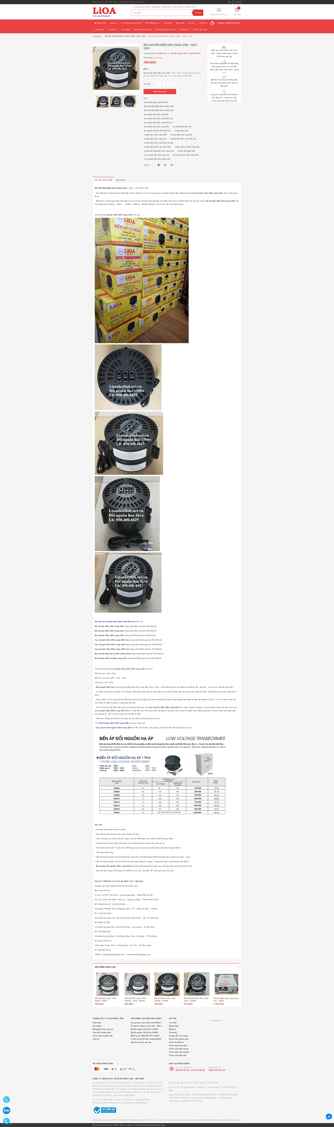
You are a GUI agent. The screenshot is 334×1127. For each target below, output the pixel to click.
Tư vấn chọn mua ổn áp (131, 23)
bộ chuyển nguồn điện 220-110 (156, 102)
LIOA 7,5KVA (173, 1120)
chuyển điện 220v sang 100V (155, 135)
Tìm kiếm (173, 1023)
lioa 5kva (203, 23)
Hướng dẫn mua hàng (178, 1036)
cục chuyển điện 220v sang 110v (186, 155)
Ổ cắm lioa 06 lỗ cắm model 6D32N (146, 1039)
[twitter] (230, 2)
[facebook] (235, 2)
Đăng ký (224, 14)
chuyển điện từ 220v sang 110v (187, 147)
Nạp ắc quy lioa (200, 30)
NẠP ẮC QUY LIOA (233, 1120)
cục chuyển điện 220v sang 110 (156, 155)
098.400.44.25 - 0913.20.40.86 (190, 1070)
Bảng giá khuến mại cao (103, 1029)
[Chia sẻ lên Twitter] (165, 165)
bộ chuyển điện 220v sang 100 (156, 114)
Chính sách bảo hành (178, 1045)
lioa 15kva (125, 30)
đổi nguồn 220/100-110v (166, 30)
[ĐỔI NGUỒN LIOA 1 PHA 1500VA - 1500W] (108, 984)
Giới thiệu (97, 1023)
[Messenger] (329, 1117)
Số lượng (147, 84)
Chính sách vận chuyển (179, 1052)
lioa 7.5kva (99, 30)
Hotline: (229, 23)
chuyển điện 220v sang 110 (181, 135)
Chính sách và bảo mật (102, 1036)
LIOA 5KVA (162, 1120)
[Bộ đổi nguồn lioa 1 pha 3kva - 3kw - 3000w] (167, 984)
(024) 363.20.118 (217, 1070)
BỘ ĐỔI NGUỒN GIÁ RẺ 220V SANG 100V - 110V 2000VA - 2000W (196, 1000)
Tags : (146, 98)
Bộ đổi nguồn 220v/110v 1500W (144, 1029)
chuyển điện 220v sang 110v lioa (183, 139)
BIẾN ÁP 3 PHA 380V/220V (121, 1120)
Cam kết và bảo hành (102, 1032)
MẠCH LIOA (139, 1120)
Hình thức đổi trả (176, 1042)
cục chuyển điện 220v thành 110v (157, 159)
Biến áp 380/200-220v (142, 30)
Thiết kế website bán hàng (145, 1125)
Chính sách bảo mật (177, 1055)
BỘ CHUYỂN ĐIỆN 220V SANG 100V (159, 106)
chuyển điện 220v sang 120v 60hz (157, 147)
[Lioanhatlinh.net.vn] (110, 11)
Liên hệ (96, 1039)
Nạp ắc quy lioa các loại (141, 1042)
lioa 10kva (112, 30)
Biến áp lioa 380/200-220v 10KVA (145, 1036)
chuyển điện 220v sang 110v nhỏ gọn (158, 143)
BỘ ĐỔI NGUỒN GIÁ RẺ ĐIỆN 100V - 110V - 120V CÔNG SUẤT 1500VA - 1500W (226, 1000)
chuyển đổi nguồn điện (186, 151)
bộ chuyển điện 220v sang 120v (156, 127)
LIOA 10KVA (185, 1120)
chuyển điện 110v (181, 131)
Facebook (216, 1020)
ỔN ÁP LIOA (103, 1120)
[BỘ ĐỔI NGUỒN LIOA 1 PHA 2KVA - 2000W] (137, 984)
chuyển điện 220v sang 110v (155, 139)
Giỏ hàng (173, 1032)
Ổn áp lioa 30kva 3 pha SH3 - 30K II (146, 1026)
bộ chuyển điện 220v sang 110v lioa (158, 123)
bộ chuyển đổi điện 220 (182, 127)
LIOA (95, 1120)
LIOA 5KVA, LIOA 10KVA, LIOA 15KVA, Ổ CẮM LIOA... (174, 7)
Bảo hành (180, 23)
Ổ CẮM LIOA (150, 1120)
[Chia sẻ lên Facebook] (159, 165)
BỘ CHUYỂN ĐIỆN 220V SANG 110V (159, 110)
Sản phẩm (168, 23)
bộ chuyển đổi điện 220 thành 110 (157, 131)
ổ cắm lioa (184, 30)
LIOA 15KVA (196, 1120)
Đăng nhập (215, 14)
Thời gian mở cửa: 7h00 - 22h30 (106, 2)
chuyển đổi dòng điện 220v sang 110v (159, 151)
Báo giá (141, 2)
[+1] (172, 165)
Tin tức (192, 23)
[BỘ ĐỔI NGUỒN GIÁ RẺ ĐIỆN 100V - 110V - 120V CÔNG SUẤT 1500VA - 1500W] (226, 984)
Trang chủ (101, 23)
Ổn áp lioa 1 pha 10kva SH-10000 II (146, 1023)
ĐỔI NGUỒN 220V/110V (213, 1120)
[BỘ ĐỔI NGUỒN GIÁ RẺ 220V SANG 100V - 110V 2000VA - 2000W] (197, 984)
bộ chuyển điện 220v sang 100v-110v (158, 119)
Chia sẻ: (147, 165)
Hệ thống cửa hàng (128, 2)
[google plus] (239, 2)
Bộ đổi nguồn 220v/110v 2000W (144, 1032)
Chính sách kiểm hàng (178, 1049)
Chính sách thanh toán (178, 1039)
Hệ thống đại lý (152, 23)
